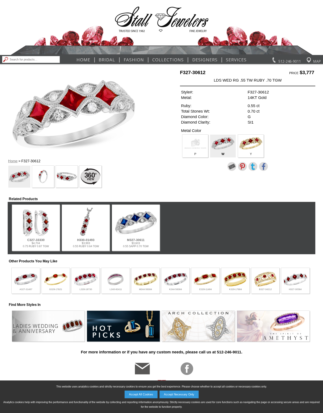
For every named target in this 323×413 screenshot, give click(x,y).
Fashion (134, 60)
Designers (205, 60)
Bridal (107, 60)
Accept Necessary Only (179, 394)
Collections (168, 60)
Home (83, 60)
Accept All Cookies (141, 394)
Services (236, 60)
